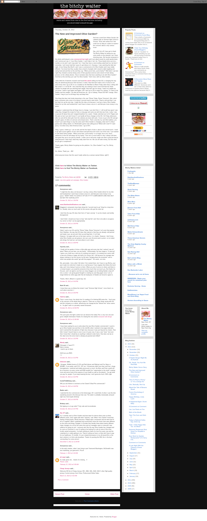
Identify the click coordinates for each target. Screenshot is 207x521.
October (132, 355)
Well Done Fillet (133, 226)
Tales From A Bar (134, 214)
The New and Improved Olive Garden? (137, 371)
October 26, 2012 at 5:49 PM (69, 386)
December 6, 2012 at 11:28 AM (69, 442)
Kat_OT (62, 413)
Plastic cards (64, 462)
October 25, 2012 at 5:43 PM (69, 281)
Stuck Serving (133, 189)
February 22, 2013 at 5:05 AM (69, 464)
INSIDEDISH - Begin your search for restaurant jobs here (137, 280)
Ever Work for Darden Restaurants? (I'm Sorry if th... (138, 438)
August (132, 456)
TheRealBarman (133, 183)
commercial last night (81, 59)
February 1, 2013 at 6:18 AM (69, 453)
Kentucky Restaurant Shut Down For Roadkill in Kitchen (138, 431)
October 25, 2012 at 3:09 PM (69, 243)
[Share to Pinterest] (97, 177)
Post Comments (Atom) (91, 501)
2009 (130, 486)
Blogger (114, 517)
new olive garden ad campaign (69, 180)
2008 (130, 489)
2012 (130, 347)
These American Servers (136, 238)
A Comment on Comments (139, 63)
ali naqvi (63, 457)
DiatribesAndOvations (136, 177)
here (62, 166)
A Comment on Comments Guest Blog (142, 34)
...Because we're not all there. (138, 274)
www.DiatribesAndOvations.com (71, 204)
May (131, 464)
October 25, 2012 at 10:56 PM (69, 308)
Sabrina (62, 297)
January (132, 476)
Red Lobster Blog (134, 258)
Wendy (62, 342)
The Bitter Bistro (134, 195)
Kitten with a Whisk (135, 264)
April (131, 467)
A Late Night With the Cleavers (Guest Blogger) (136, 447)
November (133, 352)
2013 (130, 344)
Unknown (63, 362)
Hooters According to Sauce (138, 300)
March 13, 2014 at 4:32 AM (68, 476)
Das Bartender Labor (135, 270)
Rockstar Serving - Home (137, 286)
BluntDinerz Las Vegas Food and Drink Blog (138, 295)
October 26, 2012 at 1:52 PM (69, 338)
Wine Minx (131, 202)
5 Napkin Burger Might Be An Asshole (138, 358)
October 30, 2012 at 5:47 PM (69, 409)
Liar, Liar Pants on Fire (137, 409)
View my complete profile (144, 332)
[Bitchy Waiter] (138, 108)
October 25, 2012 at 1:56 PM (69, 200)
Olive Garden (84, 180)
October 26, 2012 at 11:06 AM (69, 319)
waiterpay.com (133, 220)
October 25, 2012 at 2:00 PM (69, 223)
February (132, 473)
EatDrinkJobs (132, 290)
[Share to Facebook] (95, 177)
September (133, 453)
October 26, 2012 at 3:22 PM (69, 377)
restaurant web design (105, 317)
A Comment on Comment (137, 406)
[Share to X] (93, 177)
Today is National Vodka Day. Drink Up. (137, 421)
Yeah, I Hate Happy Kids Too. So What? (137, 425)
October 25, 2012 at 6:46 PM (69, 293)
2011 (129, 480)
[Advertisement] (87, 486)
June (131, 462)
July (131, 459)
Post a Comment (63, 480)
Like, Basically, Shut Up (137, 384)
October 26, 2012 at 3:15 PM (69, 358)
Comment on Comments (137, 442)
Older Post (114, 494)
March (131, 470)
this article (87, 81)
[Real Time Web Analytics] (138, 134)
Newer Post (59, 494)
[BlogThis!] (91, 177)
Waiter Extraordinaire (135, 232)
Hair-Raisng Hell (133, 252)
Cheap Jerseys (65, 468)
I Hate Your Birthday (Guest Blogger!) (141, 49)
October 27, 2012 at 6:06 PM (69, 399)
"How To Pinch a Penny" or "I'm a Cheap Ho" (137, 380)
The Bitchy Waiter (148, 319)
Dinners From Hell (134, 208)
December (133, 349)
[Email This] (89, 177)
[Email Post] (85, 177)
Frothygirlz (132, 171)
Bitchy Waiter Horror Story (138, 367)
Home (87, 494)
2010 (130, 483)
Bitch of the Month (135, 412)
